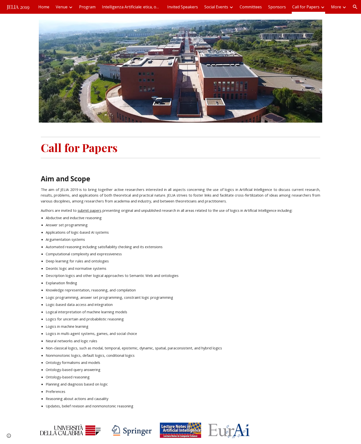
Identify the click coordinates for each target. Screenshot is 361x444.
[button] (355, 7)
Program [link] (87, 7)
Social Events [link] (216, 7)
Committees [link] (251, 7)
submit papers (89, 210)
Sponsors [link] (277, 7)
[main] (180, 147)
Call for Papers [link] (305, 7)
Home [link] (43, 7)
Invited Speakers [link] (182, 7)
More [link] (336, 7)
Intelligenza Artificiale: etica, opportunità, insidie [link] (131, 7)
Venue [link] (62, 7)
